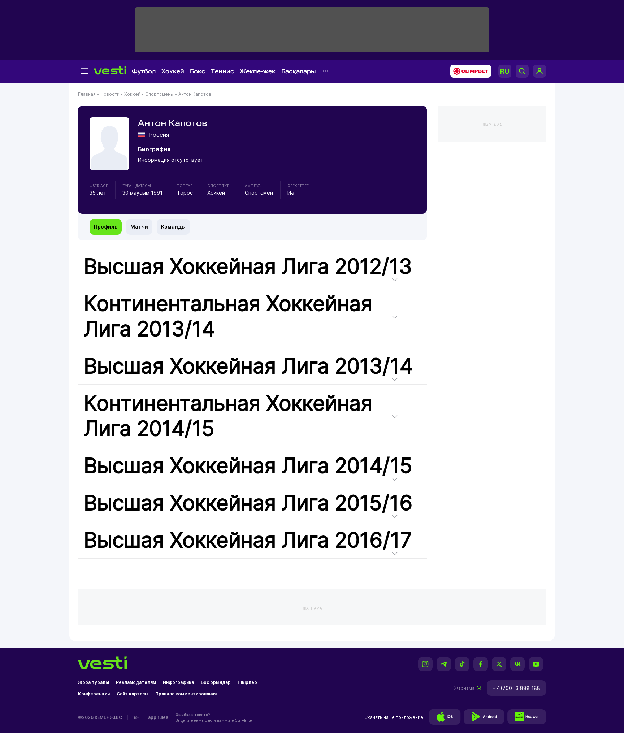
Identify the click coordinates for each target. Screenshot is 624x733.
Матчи (139, 227)
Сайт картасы (132, 694)
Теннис (222, 71)
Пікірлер (247, 682)
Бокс (197, 71)
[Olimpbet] (468, 71)
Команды (173, 227)
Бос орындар (216, 682)
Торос (185, 193)
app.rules (158, 717)
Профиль (105, 227)
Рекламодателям (136, 682)
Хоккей (172, 71)
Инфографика (178, 682)
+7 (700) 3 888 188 (516, 688)
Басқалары (298, 71)
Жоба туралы (93, 682)
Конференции (94, 694)
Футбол (144, 71)
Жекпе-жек (258, 71)
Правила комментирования (186, 694)
